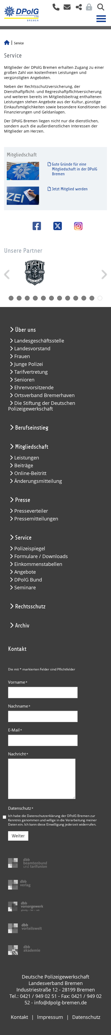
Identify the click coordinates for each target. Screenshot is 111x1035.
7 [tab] (59, 298)
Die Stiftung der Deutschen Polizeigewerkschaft (41, 406)
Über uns (25, 330)
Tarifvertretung (31, 372)
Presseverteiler (31, 511)
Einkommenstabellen (38, 564)
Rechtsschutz (30, 606)
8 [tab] (67, 298)
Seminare (25, 587)
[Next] (103, 274)
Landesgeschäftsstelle (39, 341)
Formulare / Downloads (41, 556)
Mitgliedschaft (31, 447)
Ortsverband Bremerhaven (44, 395)
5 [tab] (43, 298)
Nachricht (18, 753)
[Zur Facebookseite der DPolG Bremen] (35, 226)
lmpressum (50, 1017)
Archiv (22, 626)
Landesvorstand (32, 348)
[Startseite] (6, 43)
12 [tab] (100, 298)
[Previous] (7, 274)
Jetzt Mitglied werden (69, 189)
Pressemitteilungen (36, 519)
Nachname (19, 706)
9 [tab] (75, 298)
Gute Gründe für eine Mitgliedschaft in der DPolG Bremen (74, 169)
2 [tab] (19, 298)
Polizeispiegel (29, 548)
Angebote (25, 572)
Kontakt (19, 1017)
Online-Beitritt (30, 473)
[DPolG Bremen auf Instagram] (76, 227)
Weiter (18, 835)
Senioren (24, 380)
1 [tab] (11, 298)
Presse (22, 500)
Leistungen (26, 458)
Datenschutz (20, 808)
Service (23, 538)
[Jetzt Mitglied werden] (23, 196)
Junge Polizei (28, 364)
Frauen (22, 356)
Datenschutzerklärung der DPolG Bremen (58, 815)
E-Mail (15, 730)
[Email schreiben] (66, 8)
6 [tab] (51, 298)
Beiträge (23, 465)
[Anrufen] (54, 8)
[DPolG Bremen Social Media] (77, 8)
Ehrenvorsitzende (34, 387)
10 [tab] (83, 298)
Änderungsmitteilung (38, 481)
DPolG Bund (28, 580)
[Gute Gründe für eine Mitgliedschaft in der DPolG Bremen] (23, 171)
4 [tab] (35, 298)
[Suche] (98, 8)
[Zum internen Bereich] (87, 8)
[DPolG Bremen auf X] (55, 226)
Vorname (17, 682)
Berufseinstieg (31, 428)
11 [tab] (91, 298)
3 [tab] (27, 298)
